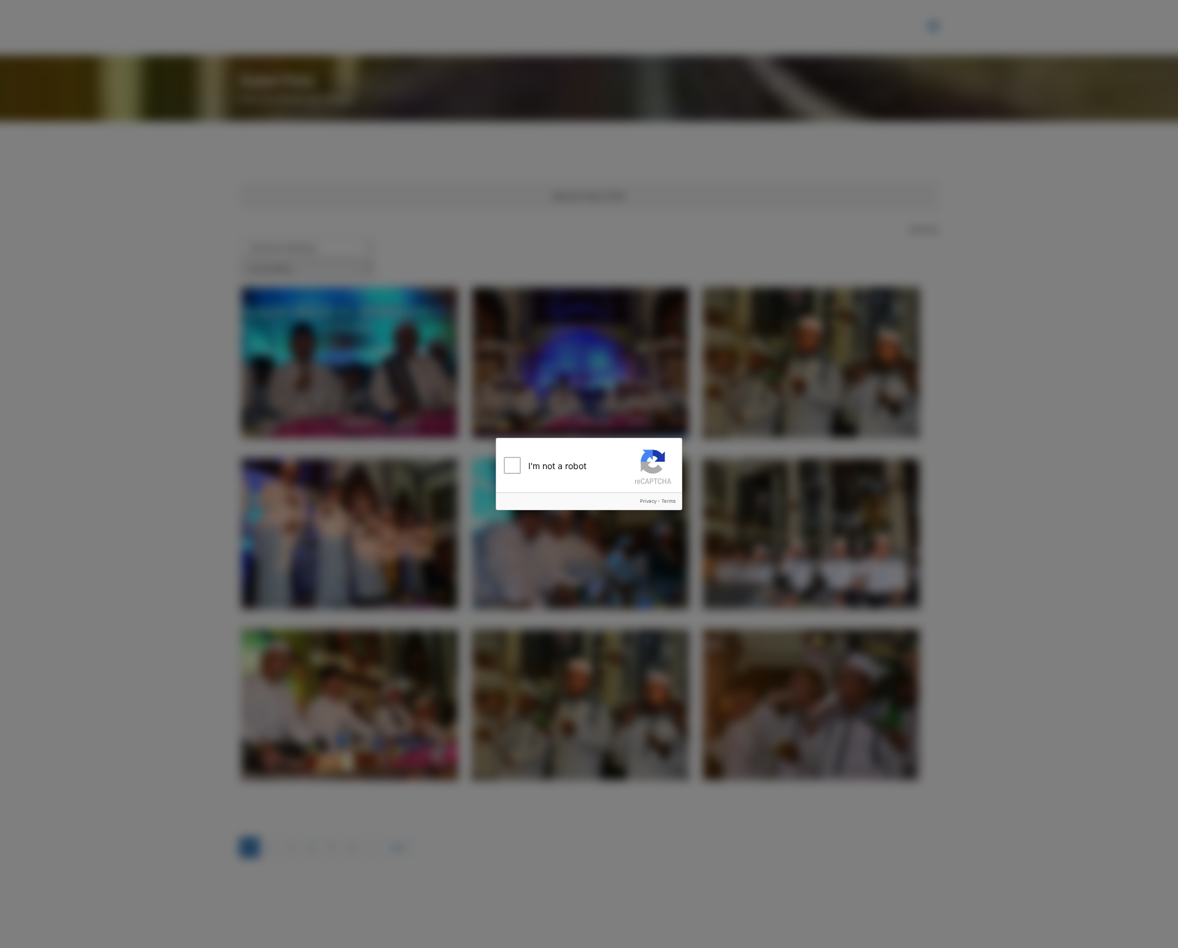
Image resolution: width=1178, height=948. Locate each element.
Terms (668, 501)
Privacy (648, 501)
